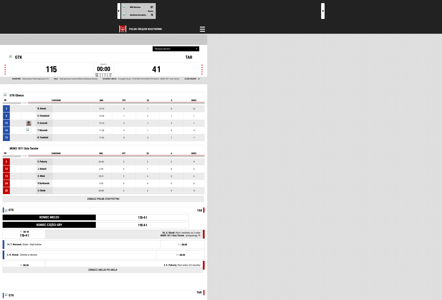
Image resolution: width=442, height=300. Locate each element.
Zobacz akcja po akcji (102, 269)
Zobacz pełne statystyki (103, 198)
